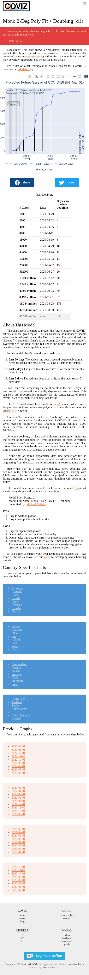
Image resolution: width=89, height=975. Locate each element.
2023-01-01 (18, 749)
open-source (32, 56)
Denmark (17, 604)
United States (19, 708)
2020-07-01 (18, 883)
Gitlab (67, 944)
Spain (15, 684)
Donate (22, 918)
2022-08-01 (18, 766)
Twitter (67, 935)
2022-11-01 (18, 756)
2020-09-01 (18, 876)
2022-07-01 (18, 769)
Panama (16, 667)
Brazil (15, 595)
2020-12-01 (18, 867)
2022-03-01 (18, 794)
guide (47, 557)
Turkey (16, 705)
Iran (14, 636)
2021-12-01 (18, 804)
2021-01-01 (18, 852)
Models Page (25, 69)
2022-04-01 (18, 791)
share (26, 182)
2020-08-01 (18, 880)
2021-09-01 (18, 814)
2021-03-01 (18, 845)
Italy (14, 642)
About (22, 915)
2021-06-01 (18, 835)
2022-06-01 (18, 772)
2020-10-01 (18, 873)
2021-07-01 (18, 832)
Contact (66, 918)
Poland (16, 670)
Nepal (15, 649)
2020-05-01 (18, 890)
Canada (16, 598)
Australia (17, 591)
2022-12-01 (18, 753)
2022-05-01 (18, 787)
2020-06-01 (18, 886)
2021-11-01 (18, 807)
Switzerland (18, 699)
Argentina (17, 588)
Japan (15, 646)
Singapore (17, 680)
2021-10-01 (18, 810)
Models (22, 930)
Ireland (16, 639)
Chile (15, 601)
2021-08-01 (18, 829)
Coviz (22, 910)
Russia (15, 677)
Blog (22, 921)
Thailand (17, 702)
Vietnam (16, 718)
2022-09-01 (18, 763)
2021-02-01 (18, 848)
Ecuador (16, 608)
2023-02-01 (18, 746)
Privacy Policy (67, 915)
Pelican (45, 967)
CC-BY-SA (79, 964)
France (15, 626)
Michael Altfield (36, 504)
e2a (78, 488)
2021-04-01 (18, 842)
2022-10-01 (18, 759)
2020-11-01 (18, 870)
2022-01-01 (18, 800)
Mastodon (67, 941)
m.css (56, 967)
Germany (17, 629)
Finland (16, 611)
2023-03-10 (15, 40)
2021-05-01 (18, 838)
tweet (71, 182)
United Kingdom (21, 715)
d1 (22, 941)
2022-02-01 (18, 797)
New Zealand (19, 664)
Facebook (66, 938)
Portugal (17, 674)
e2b (59, 404)
